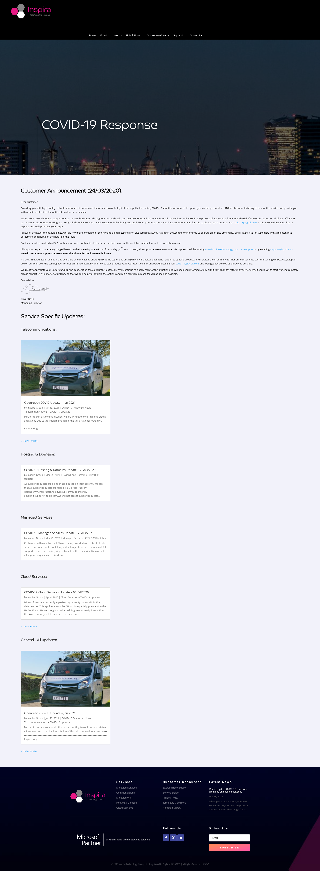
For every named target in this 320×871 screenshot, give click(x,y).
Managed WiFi (124, 797)
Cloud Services (124, 807)
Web (116, 36)
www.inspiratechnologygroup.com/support (229, 249)
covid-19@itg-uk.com (245, 222)
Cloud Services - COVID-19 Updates (80, 597)
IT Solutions (133, 36)
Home (92, 36)
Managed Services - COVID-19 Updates (84, 538)
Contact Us (196, 36)
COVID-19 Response (73, 407)
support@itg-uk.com (281, 249)
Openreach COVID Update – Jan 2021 (50, 403)
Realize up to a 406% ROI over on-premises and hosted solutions (228, 790)
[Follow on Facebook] (166, 837)
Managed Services (126, 787)
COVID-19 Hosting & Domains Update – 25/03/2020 (60, 470)
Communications (156, 36)
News (88, 407)
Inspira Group (35, 407)
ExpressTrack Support (175, 787)
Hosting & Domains (127, 802)
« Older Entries (29, 440)
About (103, 36)
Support (178, 36)
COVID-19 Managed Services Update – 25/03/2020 (59, 533)
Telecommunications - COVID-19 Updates (47, 411)
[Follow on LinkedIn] (180, 837)
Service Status (171, 792)
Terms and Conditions (174, 802)
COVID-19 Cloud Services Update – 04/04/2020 (56, 592)
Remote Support (171, 807)
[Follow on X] (173, 837)
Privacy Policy (170, 797)
